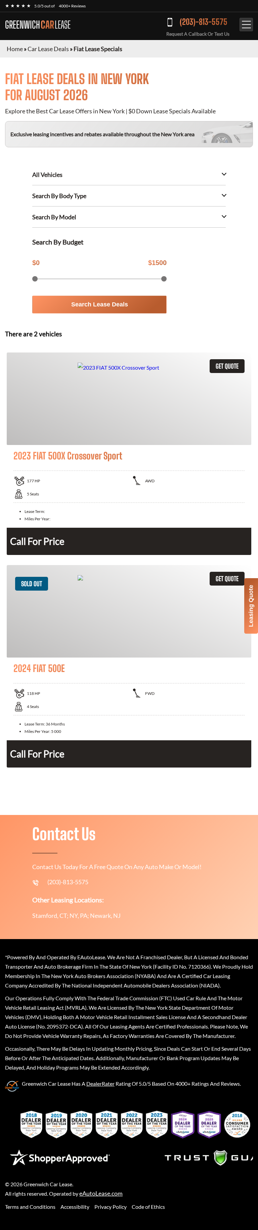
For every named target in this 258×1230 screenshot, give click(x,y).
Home (15, 48)
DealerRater (100, 1083)
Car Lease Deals (48, 48)
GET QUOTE (227, 366)
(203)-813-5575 (203, 22)
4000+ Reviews (72, 5)
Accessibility (74, 1206)
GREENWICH (38, 24)
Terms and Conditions (30, 1206)
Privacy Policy (110, 1206)
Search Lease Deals (99, 304)
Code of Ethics (148, 1206)
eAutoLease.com (101, 1193)
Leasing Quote (251, 606)
